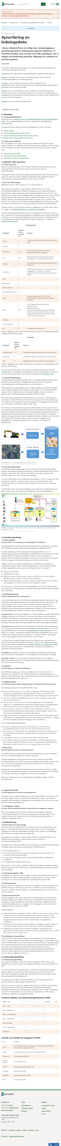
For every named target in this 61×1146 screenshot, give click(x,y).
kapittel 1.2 (16, 672)
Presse (43, 1114)
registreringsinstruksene (9, 221)
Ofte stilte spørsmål (27, 1108)
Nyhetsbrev (31, 1130)
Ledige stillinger (46, 1111)
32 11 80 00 (9, 1105)
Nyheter (44, 1108)
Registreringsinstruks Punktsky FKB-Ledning (18, 138)
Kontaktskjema (13, 1107)
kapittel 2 (5, 83)
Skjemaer (24, 1111)
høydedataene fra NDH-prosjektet (39, 630)
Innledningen (5, 74)
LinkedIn (24, 1130)
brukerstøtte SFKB (48, 374)
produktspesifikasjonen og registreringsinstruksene (28, 209)
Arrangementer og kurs (48, 1105)
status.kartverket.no (22, 16)
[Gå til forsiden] (8, 4)
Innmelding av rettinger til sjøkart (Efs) (16, 158)
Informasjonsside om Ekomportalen (15, 156)
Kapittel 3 (4, 91)
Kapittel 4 (4, 101)
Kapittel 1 (4, 77)
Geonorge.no (7, 123)
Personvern (4, 1136)
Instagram (18, 1130)
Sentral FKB (5, 372)
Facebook (11, 1130)
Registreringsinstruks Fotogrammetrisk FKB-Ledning (20, 135)
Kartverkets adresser (7, 1110)
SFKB (11, 798)
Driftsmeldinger (26, 1105)
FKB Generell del (8, 131)
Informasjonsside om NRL (11, 153)
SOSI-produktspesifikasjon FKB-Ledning (16, 133)
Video (37, 1130)
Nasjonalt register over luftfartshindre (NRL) (43, 644)
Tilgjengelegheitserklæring (16, 1136)
